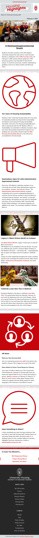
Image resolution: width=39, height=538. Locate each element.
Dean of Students (19, 530)
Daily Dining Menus (19, 494)
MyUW (19, 515)
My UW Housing (19, 488)
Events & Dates (19, 499)
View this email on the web (19, 1)
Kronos (19, 491)
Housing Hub (19, 504)
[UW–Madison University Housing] (19, 12)
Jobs (19, 517)
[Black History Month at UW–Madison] (20, 235)
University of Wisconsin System (26, 536)
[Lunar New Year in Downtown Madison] (19, 286)
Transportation (19, 528)
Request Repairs (19, 496)
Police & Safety (19, 520)
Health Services (19, 522)
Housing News (19, 501)
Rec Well (19, 525)
